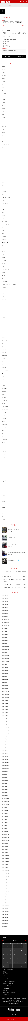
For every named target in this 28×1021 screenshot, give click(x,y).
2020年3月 (4, 825)
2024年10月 (4, 661)
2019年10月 (4, 840)
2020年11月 (4, 801)
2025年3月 (4, 646)
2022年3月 (4, 754)
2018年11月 (4, 873)
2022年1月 (4, 759)
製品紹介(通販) (5, 203)
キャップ (3, 454)
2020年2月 (4, 828)
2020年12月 (4, 798)
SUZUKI (3, 72)
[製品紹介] (20, 56)
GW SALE (4, 484)
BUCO (3, 320)
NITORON (4, 397)
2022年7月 (4, 742)
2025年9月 (4, 628)
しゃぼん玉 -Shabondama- (16, 1019)
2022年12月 (4, 727)
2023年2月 (4, 721)
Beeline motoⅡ (5, 388)
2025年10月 (4, 625)
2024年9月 (4, 664)
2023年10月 (4, 697)
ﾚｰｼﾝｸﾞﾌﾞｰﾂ (4, 215)
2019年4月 (4, 858)
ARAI (3, 230)
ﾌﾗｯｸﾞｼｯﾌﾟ (4, 415)
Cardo (3, 200)
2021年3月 (4, 789)
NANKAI (3, 129)
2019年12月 (4, 834)
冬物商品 (3, 317)
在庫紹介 (3, 81)
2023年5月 (4, 712)
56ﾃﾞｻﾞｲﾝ (3, 105)
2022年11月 (4, 730)
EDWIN (3, 385)
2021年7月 (4, 777)
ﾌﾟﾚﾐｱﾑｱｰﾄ (4, 260)
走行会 (3, 174)
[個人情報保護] (8, 56)
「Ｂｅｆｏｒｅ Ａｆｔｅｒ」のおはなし (11, 584)
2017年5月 (4, 926)
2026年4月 (4, 607)
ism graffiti (4, 481)
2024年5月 (4, 676)
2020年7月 (4, 813)
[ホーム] (2, 4)
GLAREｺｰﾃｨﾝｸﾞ (5, 424)
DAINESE (4, 457)
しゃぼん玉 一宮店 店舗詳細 (9, 981)
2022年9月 (4, 736)
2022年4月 (4, 751)
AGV (2, 147)
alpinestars (4, 66)
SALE (3, 233)
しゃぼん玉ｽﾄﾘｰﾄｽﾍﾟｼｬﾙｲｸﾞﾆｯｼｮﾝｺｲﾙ (9, 284)
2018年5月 (4, 891)
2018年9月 (4, 879)
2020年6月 (4, 816)
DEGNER (3, 361)
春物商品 (3, 108)
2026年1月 (4, 616)
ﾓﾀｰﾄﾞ (3, 445)
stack (3, 114)
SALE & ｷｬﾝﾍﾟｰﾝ (5, 221)
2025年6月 (4, 637)
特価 (2, 499)
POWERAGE (4, 367)
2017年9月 (4, 914)
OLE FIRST (4, 475)
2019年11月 (4, 837)
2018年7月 (4, 885)
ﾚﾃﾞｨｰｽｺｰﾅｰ (4, 460)
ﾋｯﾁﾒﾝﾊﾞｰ (3, 296)
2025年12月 (4, 619)
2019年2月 (4, 864)
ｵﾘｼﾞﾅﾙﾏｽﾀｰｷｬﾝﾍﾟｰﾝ (5, 281)
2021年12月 (4, 762)
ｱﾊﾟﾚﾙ (3, 194)
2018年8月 (4, 882)
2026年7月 (4, 599)
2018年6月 (4, 888)
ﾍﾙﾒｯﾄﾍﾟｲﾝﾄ (4, 299)
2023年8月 (4, 703)
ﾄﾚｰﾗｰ (3, 206)
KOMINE (3, 102)
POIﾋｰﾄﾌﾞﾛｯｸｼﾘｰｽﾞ (5, 269)
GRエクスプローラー (6, 341)
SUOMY (3, 442)
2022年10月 (4, 733)
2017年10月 (4, 912)
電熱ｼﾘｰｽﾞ (4, 352)
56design (4, 344)
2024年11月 (4, 658)
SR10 (3, 90)
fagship (3, 78)
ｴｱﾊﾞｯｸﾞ (3, 466)
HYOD (3, 430)
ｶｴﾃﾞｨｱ (3, 189)
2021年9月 (4, 771)
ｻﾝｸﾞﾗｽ (3, 364)
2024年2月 (4, 685)
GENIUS (3, 69)
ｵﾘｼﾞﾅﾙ (3, 168)
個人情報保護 (6, 995)
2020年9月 (4, 807)
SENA (3, 266)
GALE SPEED (4, 355)
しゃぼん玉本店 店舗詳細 (8, 979)
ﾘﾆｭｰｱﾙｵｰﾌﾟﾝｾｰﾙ (5, 349)
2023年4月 (4, 715)
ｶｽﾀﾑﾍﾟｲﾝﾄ (4, 418)
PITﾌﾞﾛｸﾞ (3, 519)
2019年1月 (4, 867)
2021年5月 (4, 783)
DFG (2, 162)
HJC (2, 135)
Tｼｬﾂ (3, 245)
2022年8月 (4, 739)
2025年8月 (4, 631)
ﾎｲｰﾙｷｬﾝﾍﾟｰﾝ (4, 191)
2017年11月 (4, 909)
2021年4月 (4, 786)
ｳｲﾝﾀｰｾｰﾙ (3, 290)
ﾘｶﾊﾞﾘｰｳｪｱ (4, 478)
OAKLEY (3, 394)
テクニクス (4, 427)
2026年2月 (4, 613)
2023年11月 (4, 694)
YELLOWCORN (5, 370)
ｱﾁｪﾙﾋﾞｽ (3, 496)
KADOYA (3, 487)
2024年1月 (4, 688)
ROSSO (3, 338)
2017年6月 (4, 923)
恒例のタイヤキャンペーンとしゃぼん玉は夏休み (11, 572)
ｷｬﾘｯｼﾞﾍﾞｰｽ (4, 236)
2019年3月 (4, 861)
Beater (3, 87)
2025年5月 (4, 640)
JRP (2, 433)
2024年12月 (4, 655)
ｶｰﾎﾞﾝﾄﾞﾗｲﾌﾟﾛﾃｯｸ (5, 451)
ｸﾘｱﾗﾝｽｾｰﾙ (4, 287)
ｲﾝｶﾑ (2, 436)
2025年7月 (4, 634)
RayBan (3, 421)
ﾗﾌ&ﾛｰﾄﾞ (3, 209)
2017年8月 (4, 917)
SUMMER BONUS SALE (7, 197)
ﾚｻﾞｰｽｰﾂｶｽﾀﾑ (4, 439)
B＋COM (3, 263)
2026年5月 (4, 604)
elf (2, 373)
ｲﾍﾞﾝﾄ (3, 379)
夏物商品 (3, 257)
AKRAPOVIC (4, 391)
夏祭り (3, 138)
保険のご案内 (6, 988)
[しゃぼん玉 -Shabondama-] (11, 1)
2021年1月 (4, 795)
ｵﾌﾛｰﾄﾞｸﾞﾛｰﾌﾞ (4, 400)
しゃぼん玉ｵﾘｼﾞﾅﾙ (5, 406)
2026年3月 (4, 610)
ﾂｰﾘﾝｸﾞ (3, 123)
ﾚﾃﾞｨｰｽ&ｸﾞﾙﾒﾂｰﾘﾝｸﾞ (6, 144)
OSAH (3, 183)
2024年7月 (4, 670)
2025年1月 (4, 652)
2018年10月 (4, 876)
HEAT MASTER (5, 242)
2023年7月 (4, 706)
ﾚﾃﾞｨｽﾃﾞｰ (3, 501)
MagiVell (3, 504)
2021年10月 (4, 768)
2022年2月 (4, 757)
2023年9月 (4, 700)
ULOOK (3, 272)
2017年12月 (4, 906)
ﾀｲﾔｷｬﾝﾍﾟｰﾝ (4, 314)
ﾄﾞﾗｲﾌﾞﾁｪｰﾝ (4, 180)
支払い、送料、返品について (9, 992)
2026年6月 (4, 602)
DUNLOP (3, 472)
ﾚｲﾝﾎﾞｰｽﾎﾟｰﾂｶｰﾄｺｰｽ (5, 224)
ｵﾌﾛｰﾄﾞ (3, 493)
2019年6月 (4, 852)
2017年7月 (4, 920)
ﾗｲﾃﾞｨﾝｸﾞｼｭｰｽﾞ (5, 75)
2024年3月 (4, 682)
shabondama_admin (12, 50)
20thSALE (4, 165)
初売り (3, 382)
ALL (2, 510)
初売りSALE (4, 251)
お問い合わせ (6, 990)
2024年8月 (4, 667)
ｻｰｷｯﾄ (3, 293)
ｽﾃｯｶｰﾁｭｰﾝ (4, 171)
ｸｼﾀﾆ (2, 227)
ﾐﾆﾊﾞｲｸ (3, 254)
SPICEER (3, 212)
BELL (3, 120)
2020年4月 (4, 822)
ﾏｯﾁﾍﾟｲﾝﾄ (3, 311)
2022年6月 (4, 745)
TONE (3, 335)
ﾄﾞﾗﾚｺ (3, 448)
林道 (2, 248)
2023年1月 (4, 724)
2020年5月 (4, 819)
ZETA (3, 111)
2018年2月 (4, 900)
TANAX (3, 132)
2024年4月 (4, 679)
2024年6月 (4, 673)
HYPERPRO (4, 308)
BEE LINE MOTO (5, 409)
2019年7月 (4, 849)
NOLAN (3, 159)
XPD (2, 302)
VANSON (3, 150)
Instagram (20, 1)
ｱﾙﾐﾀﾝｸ (3, 218)
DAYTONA (4, 117)
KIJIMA (3, 186)
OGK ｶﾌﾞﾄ (4, 93)
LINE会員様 (4, 126)
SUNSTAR (4, 412)
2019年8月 (4, 846)
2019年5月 (4, 855)
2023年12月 (4, 691)
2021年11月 (4, 765)
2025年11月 (4, 622)
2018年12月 (4, 870)
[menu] (26, 1)
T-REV (3, 278)
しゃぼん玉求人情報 (7, 985)
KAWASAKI (4, 463)
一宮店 (3, 516)
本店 (2, 513)
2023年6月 (4, 709)
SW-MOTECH (4, 305)
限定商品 (3, 99)
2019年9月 (4, 843)
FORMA (3, 332)
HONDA (3, 490)
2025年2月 (4, 649)
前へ (4, 26)
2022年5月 (4, 748)
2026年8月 (4, 596)
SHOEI (3, 376)
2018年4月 (4, 894)
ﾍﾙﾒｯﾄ (3, 323)
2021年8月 (4, 774)
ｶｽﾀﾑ (2, 84)
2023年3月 (4, 718)
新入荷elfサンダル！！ (6, 576)
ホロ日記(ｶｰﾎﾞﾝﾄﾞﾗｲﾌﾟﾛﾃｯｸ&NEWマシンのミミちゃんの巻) (11, 580)
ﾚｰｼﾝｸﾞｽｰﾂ (4, 239)
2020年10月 (4, 804)
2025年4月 (4, 643)
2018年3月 (4, 897)
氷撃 (2, 156)
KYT (2, 469)
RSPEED (3, 507)
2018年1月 (4, 903)
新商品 (3, 346)
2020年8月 (4, 810)
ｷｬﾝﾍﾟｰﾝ (3, 96)
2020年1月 (4, 831)
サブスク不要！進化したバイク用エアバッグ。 (11, 587)
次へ (23, 26)
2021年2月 (4, 792)
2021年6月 (4, 780)
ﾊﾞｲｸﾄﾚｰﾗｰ (4, 326)
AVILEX (3, 275)
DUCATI (3, 329)
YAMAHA (3, 403)
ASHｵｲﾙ (3, 153)
